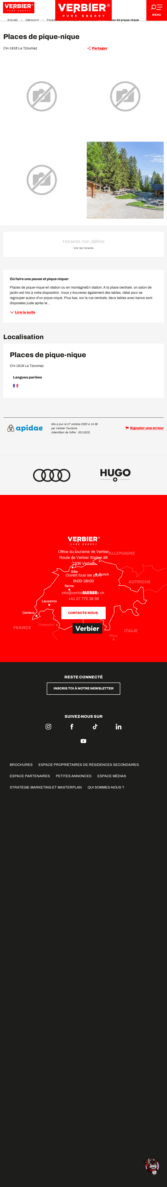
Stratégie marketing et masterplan (46, 787)
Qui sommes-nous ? (106, 787)
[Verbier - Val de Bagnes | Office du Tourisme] (83, 10)
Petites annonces (74, 776)
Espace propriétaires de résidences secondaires (88, 765)
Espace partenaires (30, 776)
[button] (41, 96)
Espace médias (111, 776)
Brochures (21, 765)
